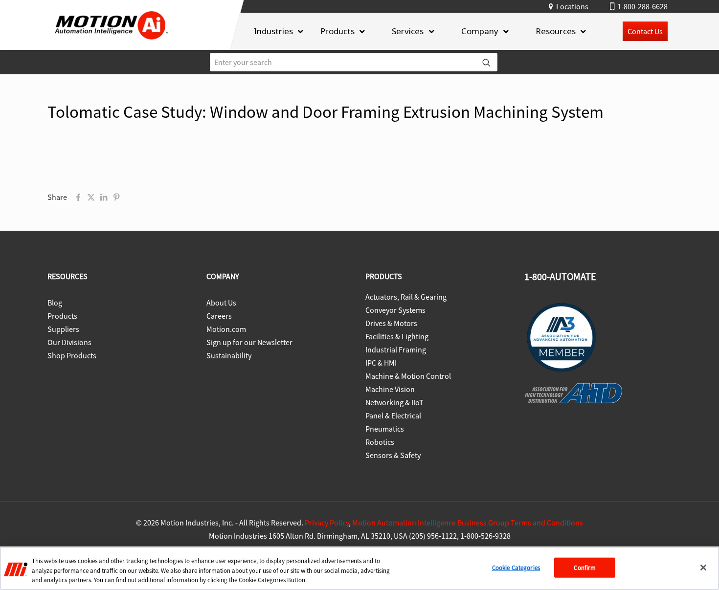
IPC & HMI (381, 363)
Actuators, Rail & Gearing (406, 297)
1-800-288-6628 (642, 6)
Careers (219, 316)
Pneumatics (384, 429)
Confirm (585, 567)
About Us (221, 302)
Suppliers (63, 329)
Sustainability (228, 355)
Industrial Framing (395, 349)
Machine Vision (390, 389)
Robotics (379, 442)
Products (62, 316)
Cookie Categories (516, 567)
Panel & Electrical (393, 415)
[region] (359, 568)
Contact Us (645, 31)
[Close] (703, 567)
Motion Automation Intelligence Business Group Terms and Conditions (467, 522)
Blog (54, 302)
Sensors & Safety (393, 455)
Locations (572, 6)
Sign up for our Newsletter (249, 342)
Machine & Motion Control (408, 376)
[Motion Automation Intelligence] (111, 42)
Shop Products (71, 355)
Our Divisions (69, 342)
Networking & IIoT (394, 402)
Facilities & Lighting (396, 336)
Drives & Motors (391, 323)
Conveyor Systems (395, 310)
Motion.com (226, 329)
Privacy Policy (327, 522)
